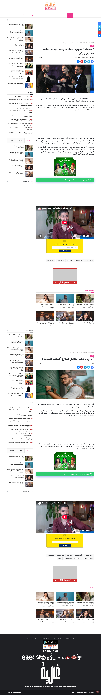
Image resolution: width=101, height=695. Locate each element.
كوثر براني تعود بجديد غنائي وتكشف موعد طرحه (85, 322)
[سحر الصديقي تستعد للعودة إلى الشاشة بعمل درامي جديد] (65, 316)
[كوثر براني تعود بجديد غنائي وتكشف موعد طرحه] (85, 316)
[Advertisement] (65, 30)
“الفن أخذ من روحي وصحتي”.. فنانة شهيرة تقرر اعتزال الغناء (15, 77)
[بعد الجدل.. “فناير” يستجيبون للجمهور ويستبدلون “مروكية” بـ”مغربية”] (29, 72)
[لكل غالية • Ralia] (50, 6)
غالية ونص (63, 15)
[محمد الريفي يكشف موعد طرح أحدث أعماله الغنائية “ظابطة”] (65, 298)
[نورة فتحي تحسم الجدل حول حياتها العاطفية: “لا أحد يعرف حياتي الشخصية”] (45, 298)
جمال (50, 15)
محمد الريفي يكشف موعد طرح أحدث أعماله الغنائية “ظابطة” (65, 305)
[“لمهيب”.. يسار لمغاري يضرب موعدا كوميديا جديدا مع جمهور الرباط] (29, 85)
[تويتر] (88, 61)
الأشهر (20, 141)
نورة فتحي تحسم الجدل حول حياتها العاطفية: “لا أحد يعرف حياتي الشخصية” (46, 306)
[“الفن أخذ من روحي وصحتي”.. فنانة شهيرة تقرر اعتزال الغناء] (29, 79)
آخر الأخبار (56, 15)
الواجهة (69, 261)
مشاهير (70, 15)
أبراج (33, 15)
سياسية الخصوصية (17, 692)
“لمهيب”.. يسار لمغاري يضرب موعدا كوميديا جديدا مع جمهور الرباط (16, 84)
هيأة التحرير (10, 692)
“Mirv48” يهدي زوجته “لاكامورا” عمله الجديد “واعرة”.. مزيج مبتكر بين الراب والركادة (16, 65)
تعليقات (12, 141)
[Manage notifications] (97, 692)
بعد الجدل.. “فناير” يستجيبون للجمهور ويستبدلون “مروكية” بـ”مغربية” (17, 71)
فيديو (28, 15)
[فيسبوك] (92, 61)
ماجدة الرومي (60, 261)
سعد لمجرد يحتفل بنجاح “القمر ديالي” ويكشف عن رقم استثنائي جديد (45, 322)
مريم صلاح (91, 57)
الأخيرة (28, 141)
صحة (45, 15)
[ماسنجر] (78, 61)
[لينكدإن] (85, 61)
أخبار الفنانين (88, 261)
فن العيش (39, 15)
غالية (73, 692)
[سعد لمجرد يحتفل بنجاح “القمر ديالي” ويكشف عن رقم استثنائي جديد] (45, 316)
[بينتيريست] (81, 61)
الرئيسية (75, 15)
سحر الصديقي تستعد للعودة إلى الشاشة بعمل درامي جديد (66, 322)
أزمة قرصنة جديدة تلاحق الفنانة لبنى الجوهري (85, 305)
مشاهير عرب (50, 261)
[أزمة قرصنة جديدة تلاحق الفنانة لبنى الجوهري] (85, 298)
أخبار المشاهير (78, 261)
